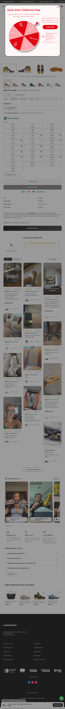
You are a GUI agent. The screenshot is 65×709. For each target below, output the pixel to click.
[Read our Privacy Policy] (57, 42)
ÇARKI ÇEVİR (50, 27)
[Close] (58, 7)
